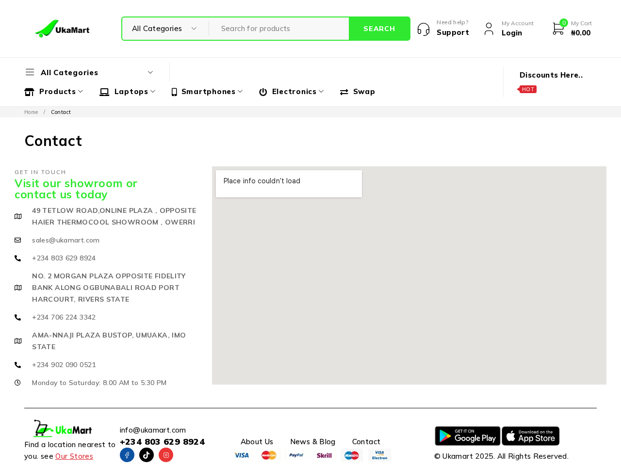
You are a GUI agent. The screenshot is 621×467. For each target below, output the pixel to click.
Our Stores (74, 456)
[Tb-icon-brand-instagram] (166, 455)
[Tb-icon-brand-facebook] (127, 455)
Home (31, 112)
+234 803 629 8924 (162, 441)
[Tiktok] (146, 455)
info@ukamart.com (153, 430)
